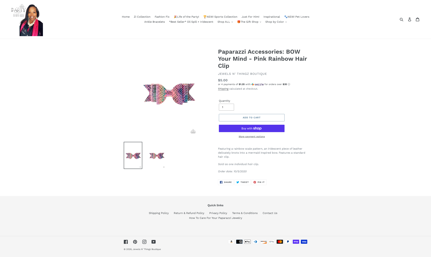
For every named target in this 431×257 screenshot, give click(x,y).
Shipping (223, 88)
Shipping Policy (159, 213)
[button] (262, 84)
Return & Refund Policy (189, 213)
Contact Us (270, 213)
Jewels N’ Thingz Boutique (147, 249)
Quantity (224, 100)
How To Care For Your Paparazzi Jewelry (215, 218)
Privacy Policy (218, 213)
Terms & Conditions (245, 213)
